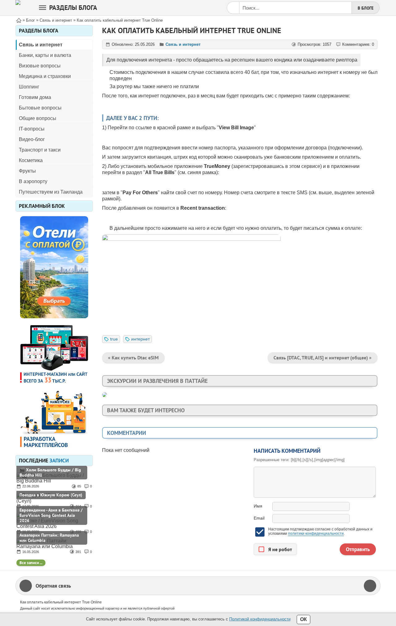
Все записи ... (30, 562)
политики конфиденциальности (316, 533)
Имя (258, 506)
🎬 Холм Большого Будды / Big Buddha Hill (50, 472)
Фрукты (27, 171)
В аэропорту (33, 181)
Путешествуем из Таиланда (51, 192)
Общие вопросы (37, 118)
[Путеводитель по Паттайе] (17, 7)
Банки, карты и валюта (45, 55)
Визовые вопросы (40, 65)
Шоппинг (29, 86)
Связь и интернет (40, 44)
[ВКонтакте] (370, 586)
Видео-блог (32, 139)
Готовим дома (35, 97)
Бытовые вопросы (40, 107)
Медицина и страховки (45, 76)
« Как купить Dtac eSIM (133, 357)
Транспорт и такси (40, 149)
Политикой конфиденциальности (260, 619)
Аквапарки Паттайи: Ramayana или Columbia (49, 537)
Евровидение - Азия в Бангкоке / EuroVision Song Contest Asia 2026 (51, 515)
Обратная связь (53, 585)
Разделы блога (73, 7)
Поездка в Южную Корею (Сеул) (50, 495)
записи (59, 460)
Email (259, 518)
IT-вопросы (32, 128)
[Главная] (18, 20)
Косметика (31, 160)
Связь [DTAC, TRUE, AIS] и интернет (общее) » (322, 357)
